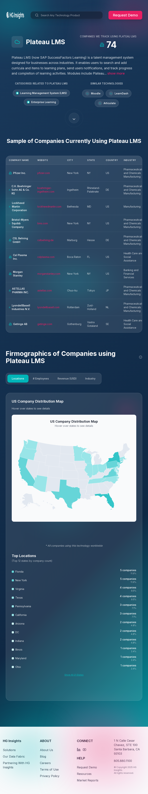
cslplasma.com (46, 256)
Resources (84, 774)
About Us (46, 750)
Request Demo (125, 15)
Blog (43, 756)
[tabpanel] (74, 547)
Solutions (9, 750)
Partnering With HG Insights (16, 765)
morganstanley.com (48, 273)
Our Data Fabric (14, 756)
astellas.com (44, 290)
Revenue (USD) (67, 378)
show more (116, 73)
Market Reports (87, 780)
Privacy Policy (49, 776)
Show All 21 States (74, 674)
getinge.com (44, 324)
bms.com (42, 223)
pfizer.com (43, 172)
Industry (90, 378)
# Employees (41, 378)
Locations (18, 378)
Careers (45, 763)
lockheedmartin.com (49, 206)
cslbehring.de (45, 240)
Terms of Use (49, 769)
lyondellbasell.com (48, 307)
